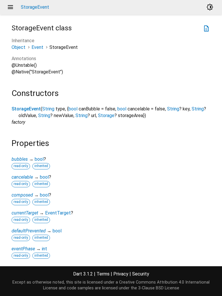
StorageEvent (26, 109)
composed (22, 195)
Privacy (120, 274)
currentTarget (25, 213)
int (44, 248)
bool (73, 109)
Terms (103, 274)
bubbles (20, 159)
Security (140, 274)
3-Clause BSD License (158, 288)
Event (37, 47)
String (48, 109)
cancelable (22, 177)
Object (18, 47)
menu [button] (10, 7)
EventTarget (58, 213)
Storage (106, 115)
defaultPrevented (29, 231)
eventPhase (23, 248)
